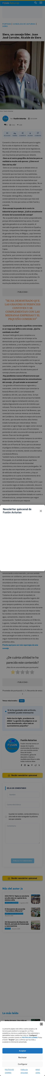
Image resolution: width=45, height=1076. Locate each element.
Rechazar (22, 1057)
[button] (41, 1024)
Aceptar (22, 1051)
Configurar (22, 1064)
